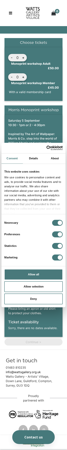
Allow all (33, 274)
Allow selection (34, 286)
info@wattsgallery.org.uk (23, 372)
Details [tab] (33, 158)
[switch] (57, 234)
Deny (33, 298)
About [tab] (55, 158)
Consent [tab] (12, 158)
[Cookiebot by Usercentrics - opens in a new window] (47, 148)
